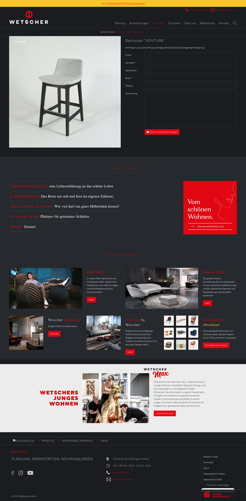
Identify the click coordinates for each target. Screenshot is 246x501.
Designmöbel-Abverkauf (130, 32)
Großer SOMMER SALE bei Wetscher (126, 3)
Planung (120, 23)
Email (128, 78)
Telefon (129, 85)
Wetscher (64, 319)
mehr (91, 299)
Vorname (130, 62)
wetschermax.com (165, 413)
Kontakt (224, 23)
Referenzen (207, 23)
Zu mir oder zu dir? (50, 216)
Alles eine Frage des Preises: (64, 206)
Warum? (23, 226)
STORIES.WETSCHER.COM (123, 168)
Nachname (131, 70)
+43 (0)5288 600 (198, 10)
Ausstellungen (138, 23)
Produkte (158, 23)
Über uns (190, 23)
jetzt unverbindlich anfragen (163, 132)
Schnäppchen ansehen (216, 345)
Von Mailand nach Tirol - (61, 186)
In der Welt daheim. (62, 196)
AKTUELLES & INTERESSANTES (123, 255)
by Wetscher (135, 322)
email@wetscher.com (226, 10)
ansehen (54, 333)
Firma (128, 55)
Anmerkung (131, 93)
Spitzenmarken (107, 32)
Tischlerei (174, 23)
